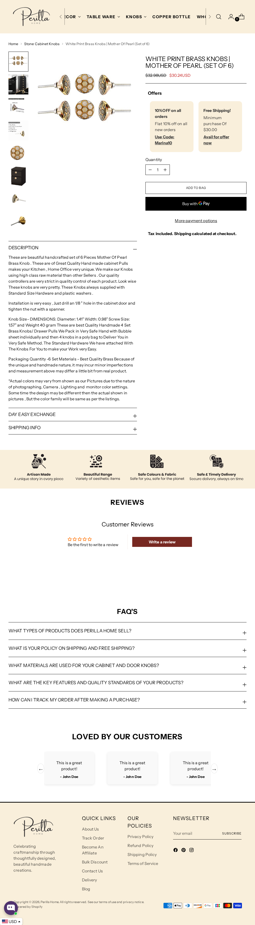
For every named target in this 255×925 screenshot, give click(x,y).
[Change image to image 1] (18, 62)
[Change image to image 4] (18, 130)
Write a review (162, 541)
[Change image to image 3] (18, 107)
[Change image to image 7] (18, 199)
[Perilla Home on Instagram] (192, 850)
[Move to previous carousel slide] (231, 581)
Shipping (182, 233)
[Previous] (60, 16)
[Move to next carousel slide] (242, 580)
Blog (86, 888)
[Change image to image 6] (18, 176)
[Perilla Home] (31, 16)
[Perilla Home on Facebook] (176, 850)
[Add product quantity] (150, 170)
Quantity (153, 159)
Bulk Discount (95, 861)
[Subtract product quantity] (165, 170)
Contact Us (92, 870)
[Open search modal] (219, 17)
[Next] (209, 16)
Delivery (89, 879)
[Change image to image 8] (18, 222)
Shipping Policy (142, 854)
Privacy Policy (140, 836)
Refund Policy (140, 845)
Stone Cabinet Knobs (42, 44)
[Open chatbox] (11, 908)
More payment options (196, 220)
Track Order (93, 838)
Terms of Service (143, 863)
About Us (90, 829)
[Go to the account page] (229, 17)
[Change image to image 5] (18, 153)
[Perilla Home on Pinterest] (184, 850)
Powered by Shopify (27, 907)
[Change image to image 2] (18, 84)
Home (13, 44)
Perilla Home (50, 902)
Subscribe (231, 833)
